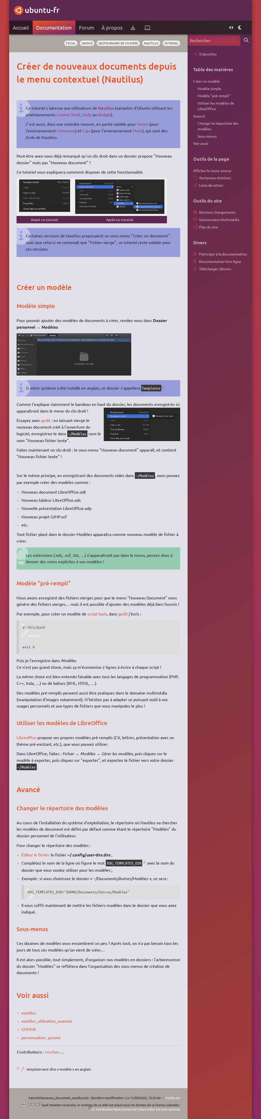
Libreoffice (26, 737)
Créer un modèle (206, 81)
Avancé (199, 116)
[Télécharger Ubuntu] (133, 27)
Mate (137, 130)
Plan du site (208, 227)
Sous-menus (207, 136)
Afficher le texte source (212, 170)
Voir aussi (200, 143)
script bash (97, 613)
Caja (86, 130)
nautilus (151, 43)
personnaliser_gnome (41, 1037)
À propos (112, 27)
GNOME (28, 1029)
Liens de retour (211, 185)
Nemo (142, 123)
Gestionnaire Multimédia (219, 219)
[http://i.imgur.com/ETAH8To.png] (119, 212)
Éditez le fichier (35, 854)
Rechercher (246, 40)
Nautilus (106, 108)
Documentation (54, 27)
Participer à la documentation (223, 254)
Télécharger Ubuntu (215, 268)
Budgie (104, 114)
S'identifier (208, 54)
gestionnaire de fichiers (118, 43)
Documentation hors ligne (220, 261)
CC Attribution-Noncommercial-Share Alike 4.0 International (135, 1109)
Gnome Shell (68, 114)
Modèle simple (209, 88)
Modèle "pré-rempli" (214, 95)
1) (162, 387)
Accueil (21, 27)
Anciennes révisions (215, 177)
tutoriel (171, 43)
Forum (86, 27)
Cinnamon (66, 130)
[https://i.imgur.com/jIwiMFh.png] (74, 373)
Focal (71, 43)
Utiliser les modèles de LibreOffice (216, 106)
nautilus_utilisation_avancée (46, 1020)
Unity (87, 114)
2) (144, 862)
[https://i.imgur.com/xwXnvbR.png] (44, 210)
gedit (45, 420)
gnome (87, 43)
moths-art (172, 1098)
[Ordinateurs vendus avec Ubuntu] (147, 27)
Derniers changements (217, 212)
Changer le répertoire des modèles (218, 126)
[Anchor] (22, 66)
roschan (52, 1051)
